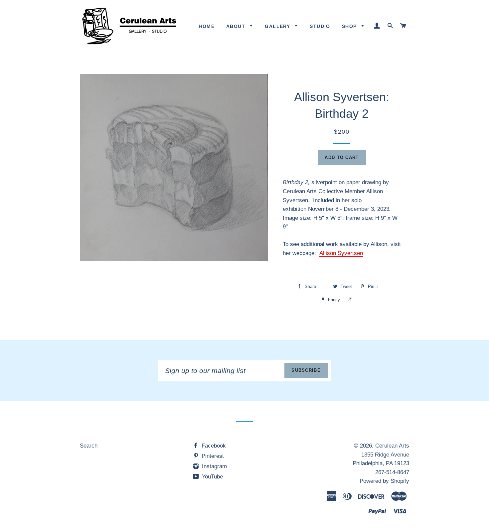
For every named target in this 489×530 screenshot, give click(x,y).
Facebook (213, 446)
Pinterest (212, 456)
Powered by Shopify (384, 481)
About (236, 26)
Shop (350, 26)
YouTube (211, 476)
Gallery (278, 26)
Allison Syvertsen (341, 253)
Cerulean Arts (392, 446)
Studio (320, 26)
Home (207, 26)
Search (88, 446)
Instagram (213, 466)
